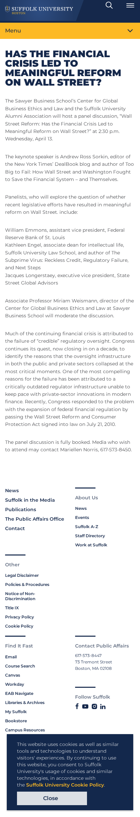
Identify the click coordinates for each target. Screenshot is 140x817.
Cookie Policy (19, 626)
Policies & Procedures (27, 584)
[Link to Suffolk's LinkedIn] (102, 706)
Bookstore (16, 720)
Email (11, 656)
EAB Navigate (19, 693)
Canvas (12, 675)
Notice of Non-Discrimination (20, 596)
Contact (15, 528)
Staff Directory (90, 535)
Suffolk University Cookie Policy (65, 785)
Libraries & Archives (25, 702)
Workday (14, 684)
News (12, 490)
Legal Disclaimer (22, 575)
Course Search (20, 665)
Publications (20, 509)
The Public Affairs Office (34, 519)
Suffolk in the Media (30, 500)
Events (82, 517)
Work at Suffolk (91, 544)
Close (50, 798)
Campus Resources (25, 729)
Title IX (12, 607)
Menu (13, 30)
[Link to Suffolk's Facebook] (77, 706)
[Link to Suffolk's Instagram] (94, 706)
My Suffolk (16, 711)
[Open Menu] (130, 5)
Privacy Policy (19, 616)
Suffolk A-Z (86, 526)
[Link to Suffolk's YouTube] (85, 706)
